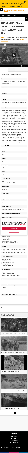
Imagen (14, 448)
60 (18, 304)
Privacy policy (22, 224)
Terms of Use (15, 442)
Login (3, 307)
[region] (14, 226)
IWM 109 (3, 287)
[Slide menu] (1, 9)
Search (26, 19)
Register (9, 15)
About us (15, 438)
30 (14, 304)
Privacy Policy (15, 440)
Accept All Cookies (14, 228)
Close (25, 2)
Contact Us (14, 436)
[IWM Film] (14, 10)
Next (18, 413)
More (15, 15)
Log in (3, 15)
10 (10, 304)
